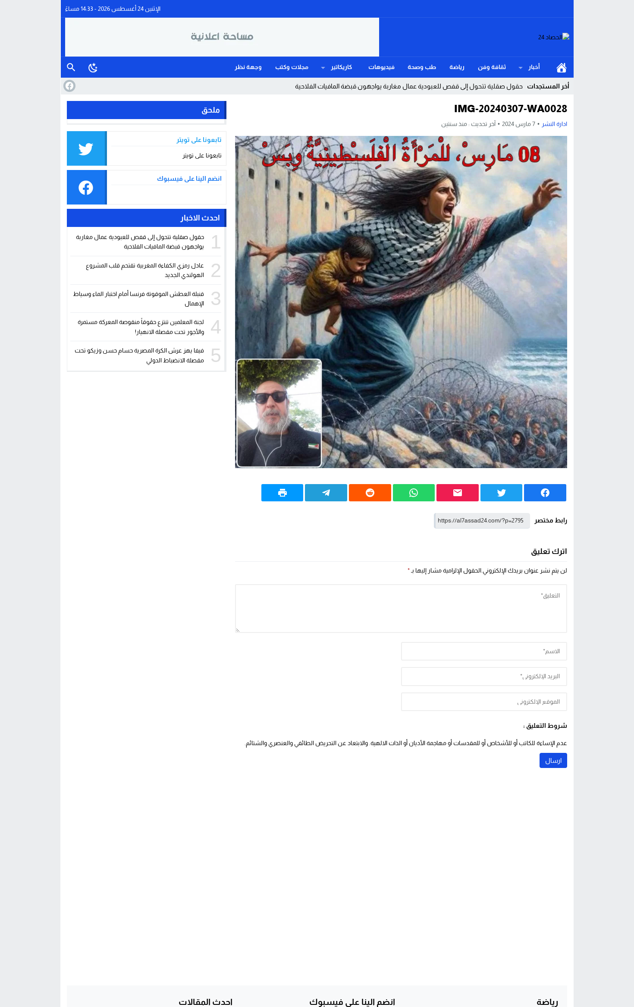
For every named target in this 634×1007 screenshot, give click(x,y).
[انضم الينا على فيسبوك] (68, 86)
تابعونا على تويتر (202, 155)
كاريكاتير (341, 66)
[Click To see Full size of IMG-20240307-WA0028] (401, 302)
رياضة (457, 66)
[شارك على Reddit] (370, 493)
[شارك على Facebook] (545, 493)
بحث (71, 67)
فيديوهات (381, 66)
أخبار (534, 66)
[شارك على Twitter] (502, 493)
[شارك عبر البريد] (458, 493)
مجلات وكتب (291, 66)
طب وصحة (422, 66)
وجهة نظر (248, 66)
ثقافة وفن (492, 66)
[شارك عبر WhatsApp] (414, 493)
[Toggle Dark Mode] (93, 67)
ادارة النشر (554, 123)
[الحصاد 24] (474, 37)
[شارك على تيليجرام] (326, 493)
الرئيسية (561, 67)
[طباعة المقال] (282, 493)
